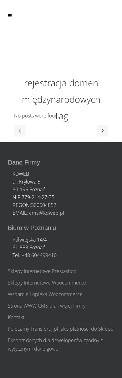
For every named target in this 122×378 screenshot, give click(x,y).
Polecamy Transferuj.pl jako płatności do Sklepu (61, 328)
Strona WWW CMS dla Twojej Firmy (46, 305)
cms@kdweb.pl (46, 212)
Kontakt (16, 317)
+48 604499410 (39, 255)
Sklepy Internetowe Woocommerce (47, 282)
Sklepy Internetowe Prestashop (42, 271)
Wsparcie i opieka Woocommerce (45, 294)
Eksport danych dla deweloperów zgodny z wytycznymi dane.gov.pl (55, 344)
